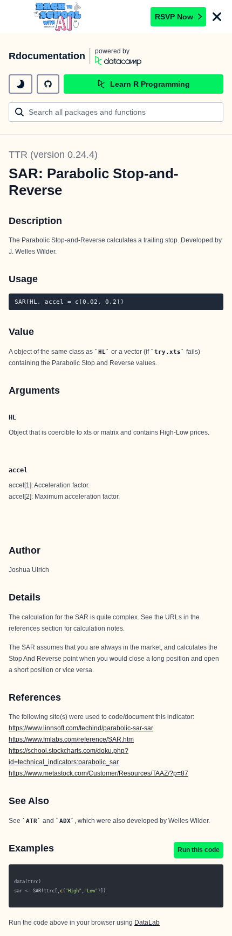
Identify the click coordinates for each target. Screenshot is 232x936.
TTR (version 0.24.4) (53, 154)
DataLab (147, 922)
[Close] (217, 16)
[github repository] (48, 84)
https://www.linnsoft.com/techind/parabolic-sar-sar (81, 728)
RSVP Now (174, 16)
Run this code (199, 850)
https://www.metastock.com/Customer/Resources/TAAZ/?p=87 (98, 773)
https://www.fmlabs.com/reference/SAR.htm (71, 739)
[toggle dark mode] (20, 84)
